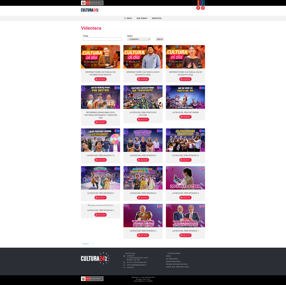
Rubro (130, 36)
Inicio (129, 18)
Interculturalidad (202, 3)
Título (85, 36)
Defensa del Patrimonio (204, 3)
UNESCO (168, 256)
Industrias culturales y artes (200, 3)
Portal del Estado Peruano (173, 261)
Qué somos (142, 18)
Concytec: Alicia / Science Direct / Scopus (177, 267)
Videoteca (157, 18)
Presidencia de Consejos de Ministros (176, 264)
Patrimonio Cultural (198, 3)
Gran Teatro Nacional (172, 259)
